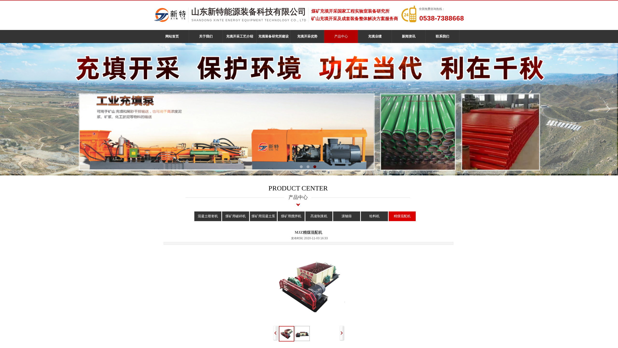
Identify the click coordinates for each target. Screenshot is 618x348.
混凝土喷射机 (208, 216)
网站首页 (172, 36)
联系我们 (442, 36)
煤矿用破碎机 (235, 216)
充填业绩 (375, 36)
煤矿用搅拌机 (291, 216)
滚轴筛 (347, 216)
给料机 (374, 216)
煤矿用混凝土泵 (263, 216)
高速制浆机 (318, 216)
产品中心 (341, 36)
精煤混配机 (402, 216)
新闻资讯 (408, 36)
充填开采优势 (307, 36)
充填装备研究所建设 (273, 36)
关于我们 (206, 36)
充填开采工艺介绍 (239, 36)
